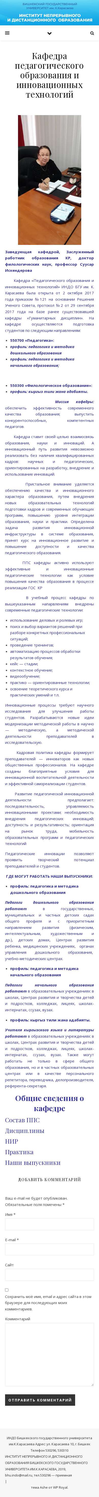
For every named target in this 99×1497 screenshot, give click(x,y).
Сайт (9, 1264)
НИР (11, 1141)
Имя (10, 1214)
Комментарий (17, 1318)
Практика (19, 1152)
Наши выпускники (33, 1162)
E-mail (12, 1239)
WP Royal (60, 1487)
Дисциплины (24, 1130)
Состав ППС (22, 1120)
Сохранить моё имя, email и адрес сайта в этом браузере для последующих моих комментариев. (48, 1302)
